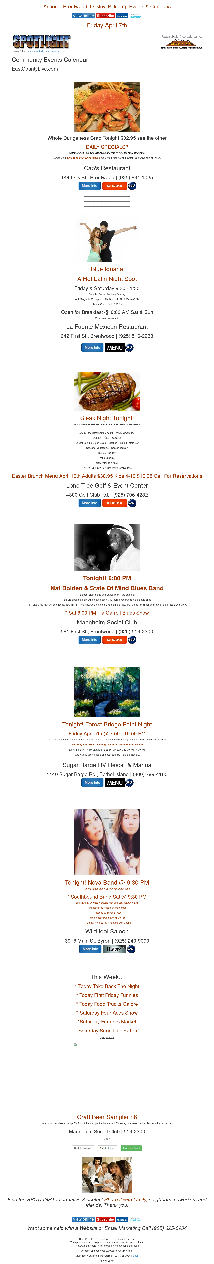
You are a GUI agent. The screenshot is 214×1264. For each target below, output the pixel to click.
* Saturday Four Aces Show (107, 1012)
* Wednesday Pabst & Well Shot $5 (107, 917)
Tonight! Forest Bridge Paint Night (107, 724)
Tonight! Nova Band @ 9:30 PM (107, 882)
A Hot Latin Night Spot (107, 278)
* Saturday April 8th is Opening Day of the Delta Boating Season (107, 744)
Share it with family (125, 1199)
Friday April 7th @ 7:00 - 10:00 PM (107, 733)
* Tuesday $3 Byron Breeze (107, 912)
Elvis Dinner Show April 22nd (83, 157)
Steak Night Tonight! (107, 417)
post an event (52, 51)
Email (135, 1255)
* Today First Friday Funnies (107, 994)
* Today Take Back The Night (107, 986)
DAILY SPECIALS (105, 146)
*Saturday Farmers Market (107, 1021)
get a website (37, 51)
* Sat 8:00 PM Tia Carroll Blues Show (107, 612)
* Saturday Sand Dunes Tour (107, 1030)
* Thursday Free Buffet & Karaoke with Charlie (107, 922)
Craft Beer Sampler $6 (107, 1116)
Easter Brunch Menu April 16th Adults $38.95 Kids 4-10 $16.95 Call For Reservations (107, 475)
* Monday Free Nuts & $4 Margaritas (107, 907)
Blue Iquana (107, 268)
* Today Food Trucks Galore (107, 1003)
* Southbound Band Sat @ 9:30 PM (107, 896)
